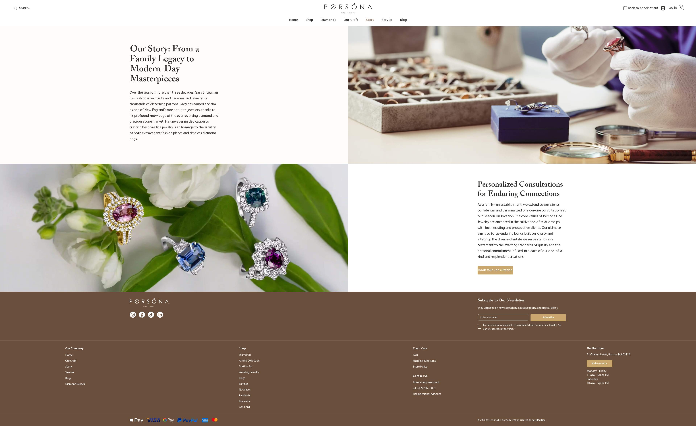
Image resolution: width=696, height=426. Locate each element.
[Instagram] (133, 315)
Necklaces (245, 389)
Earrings (243, 384)
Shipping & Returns (424, 361)
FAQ (415, 355)
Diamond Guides (75, 384)
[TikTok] (151, 315)
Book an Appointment (643, 8)
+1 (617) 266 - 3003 (424, 388)
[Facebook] (142, 315)
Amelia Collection (249, 360)
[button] (682, 7)
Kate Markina (539, 420)
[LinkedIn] (160, 315)
